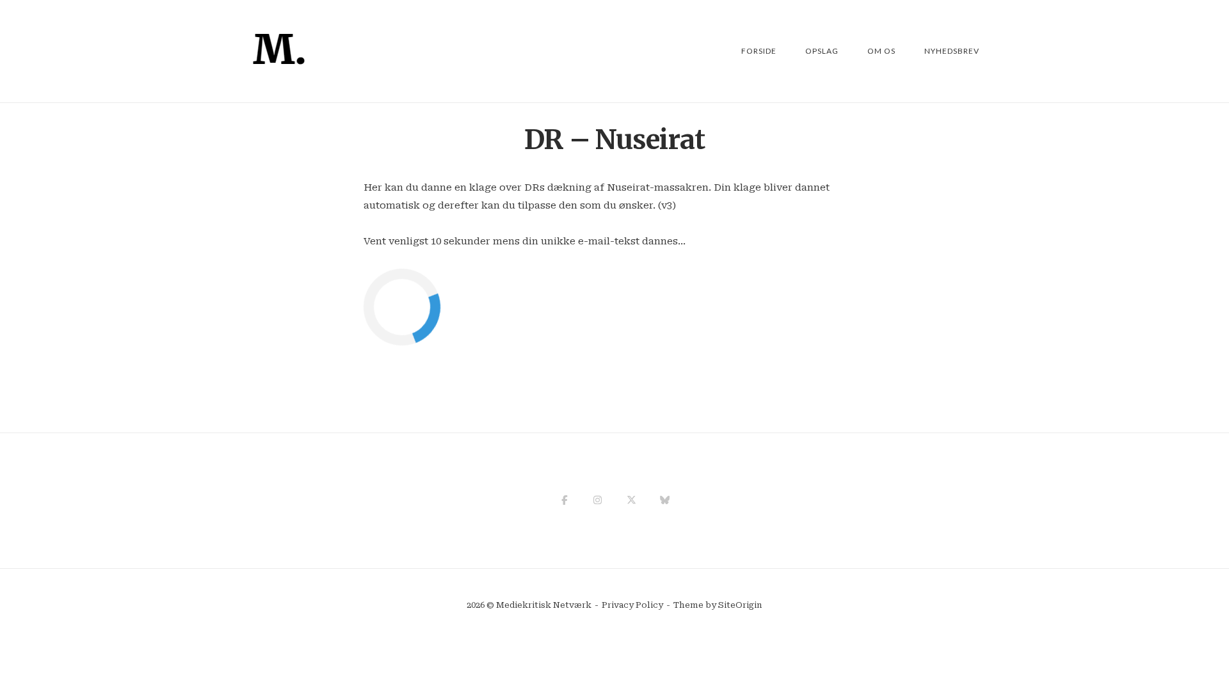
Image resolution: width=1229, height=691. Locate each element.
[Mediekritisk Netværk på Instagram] (597, 500)
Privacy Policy (632, 605)
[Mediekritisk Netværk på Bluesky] (665, 500)
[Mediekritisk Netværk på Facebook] (564, 500)
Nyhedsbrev (951, 51)
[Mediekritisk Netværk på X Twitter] (631, 500)
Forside (758, 51)
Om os (881, 51)
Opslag (822, 51)
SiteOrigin (740, 605)
